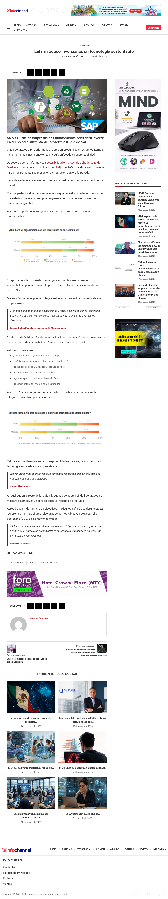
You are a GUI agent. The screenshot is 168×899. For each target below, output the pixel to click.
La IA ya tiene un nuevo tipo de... (82, 814)
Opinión (71, 25)
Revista (124, 25)
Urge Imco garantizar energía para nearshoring (36, 384)
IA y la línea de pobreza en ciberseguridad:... (82, 768)
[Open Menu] (8, 27)
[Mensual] (138, 81)
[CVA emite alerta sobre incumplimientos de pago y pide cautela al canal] (125, 267)
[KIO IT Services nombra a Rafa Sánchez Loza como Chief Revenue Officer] (125, 198)
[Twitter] (40, 10)
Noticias (31, 25)
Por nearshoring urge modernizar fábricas (34, 372)
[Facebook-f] (133, 894)
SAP (58, 167)
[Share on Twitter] (38, 72)
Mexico (32, 563)
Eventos (106, 25)
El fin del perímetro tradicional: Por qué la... (31, 768)
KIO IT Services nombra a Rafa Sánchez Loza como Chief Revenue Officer (148, 199)
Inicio (17, 25)
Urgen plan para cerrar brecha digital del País (35, 378)
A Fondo (89, 25)
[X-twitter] (139, 894)
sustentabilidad (49, 563)
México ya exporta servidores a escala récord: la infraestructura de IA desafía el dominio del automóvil (149, 224)
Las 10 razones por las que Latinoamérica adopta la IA (40, 361)
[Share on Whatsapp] (54, 72)
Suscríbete (153, 27)
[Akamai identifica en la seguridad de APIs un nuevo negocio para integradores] (125, 247)
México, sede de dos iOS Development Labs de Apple (39, 367)
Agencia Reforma (74, 56)
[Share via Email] (62, 72)
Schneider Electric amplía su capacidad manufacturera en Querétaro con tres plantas (149, 291)
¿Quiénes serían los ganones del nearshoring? (36, 355)
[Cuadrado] (138, 320)
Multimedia (20, 30)
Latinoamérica (16, 563)
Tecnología (51, 25)
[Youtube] (58, 10)
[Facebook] (33, 10)
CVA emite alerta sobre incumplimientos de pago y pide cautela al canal (148, 268)
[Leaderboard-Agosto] (116, 6)
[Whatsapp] (65, 10)
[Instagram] (46, 10)
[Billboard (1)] (57, 573)
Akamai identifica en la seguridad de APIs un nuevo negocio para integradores (149, 247)
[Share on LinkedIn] (46, 72)
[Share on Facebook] (30, 72)
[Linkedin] (52, 10)
